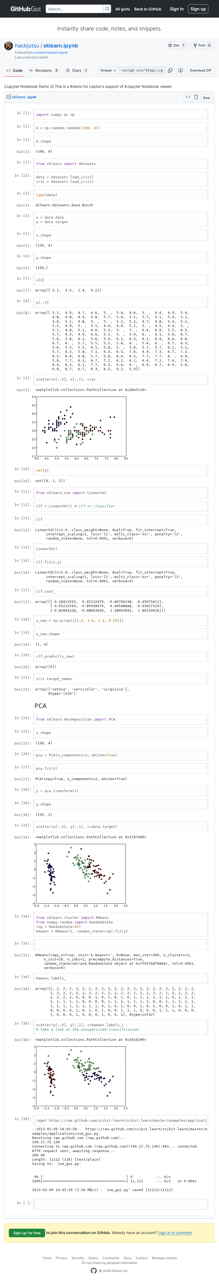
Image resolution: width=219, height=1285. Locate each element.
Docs (127, 1258)
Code (17, 70)
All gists (122, 9)
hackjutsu (27, 45)
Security (78, 1258)
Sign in (177, 8)
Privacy (61, 1258)
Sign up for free (27, 1233)
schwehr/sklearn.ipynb (51, 52)
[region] (109, 659)
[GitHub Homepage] (94, 1270)
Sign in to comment (175, 1232)
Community (110, 1258)
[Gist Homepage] (26, 9)
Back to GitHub (147, 9)
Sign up (198, 8)
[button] (170, 70)
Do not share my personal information (109, 1263)
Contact (142, 1258)
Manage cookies (164, 1258)
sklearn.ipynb (60, 45)
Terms (47, 1258)
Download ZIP (200, 70)
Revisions (46, 70)
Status (93, 1258)
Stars (79, 70)
